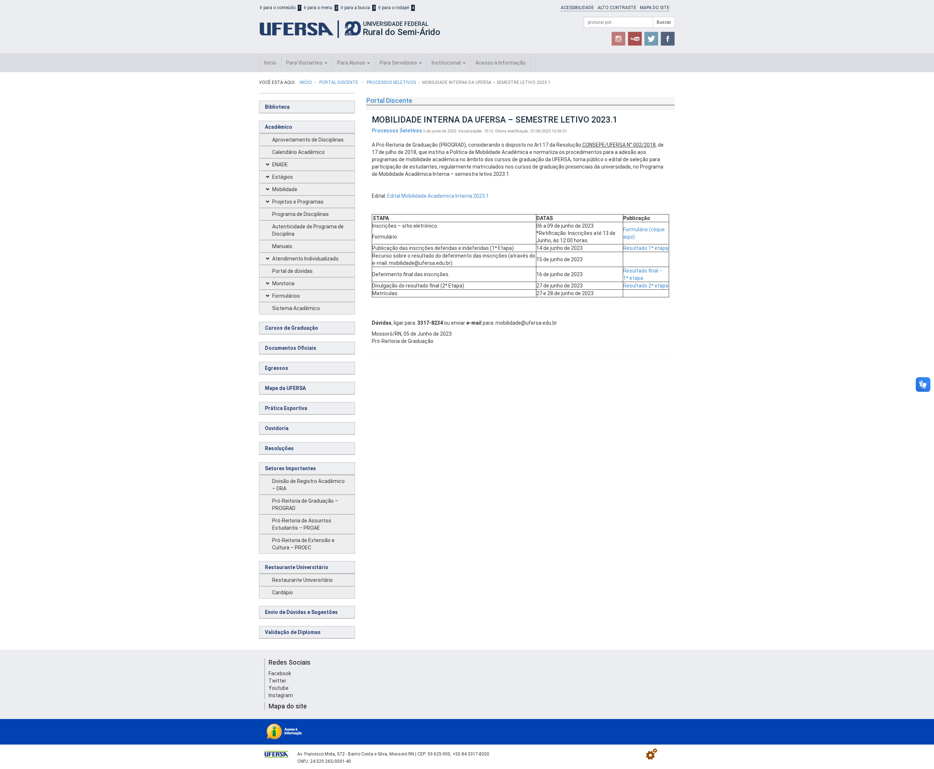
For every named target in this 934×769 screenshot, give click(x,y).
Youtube (279, 688)
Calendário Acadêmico (298, 152)
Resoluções (279, 448)
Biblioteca (277, 107)
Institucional (447, 63)
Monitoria (283, 283)
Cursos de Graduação (291, 328)
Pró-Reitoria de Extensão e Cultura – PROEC (303, 543)
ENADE (280, 164)
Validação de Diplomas (293, 632)
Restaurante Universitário (296, 567)
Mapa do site (654, 7)
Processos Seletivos (391, 82)
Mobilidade (284, 189)
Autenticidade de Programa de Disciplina (308, 230)
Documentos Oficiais (290, 348)
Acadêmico (278, 127)
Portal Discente (339, 82)
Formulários (286, 296)
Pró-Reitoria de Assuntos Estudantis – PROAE (301, 524)
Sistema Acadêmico (296, 308)
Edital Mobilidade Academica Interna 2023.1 (438, 196)
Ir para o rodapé (393, 7)
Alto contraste (617, 7)
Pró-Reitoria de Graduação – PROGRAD (305, 504)
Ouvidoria (277, 428)
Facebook (280, 673)
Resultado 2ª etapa (645, 286)
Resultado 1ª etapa (645, 248)
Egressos (276, 368)
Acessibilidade (577, 7)
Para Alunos (351, 63)
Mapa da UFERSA (285, 388)
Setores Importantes (290, 468)
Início (270, 63)
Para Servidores (399, 63)
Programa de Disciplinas (300, 214)
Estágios (282, 177)
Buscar (664, 22)
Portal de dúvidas (292, 271)
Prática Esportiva (286, 408)
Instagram (281, 695)
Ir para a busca (355, 7)
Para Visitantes (305, 63)
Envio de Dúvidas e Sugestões (301, 612)
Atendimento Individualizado (305, 259)
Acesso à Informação (500, 63)
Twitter (277, 681)
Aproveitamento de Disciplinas (308, 140)
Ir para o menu (318, 7)
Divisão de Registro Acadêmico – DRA (308, 484)
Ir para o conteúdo (278, 7)
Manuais (282, 246)
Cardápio (282, 592)
